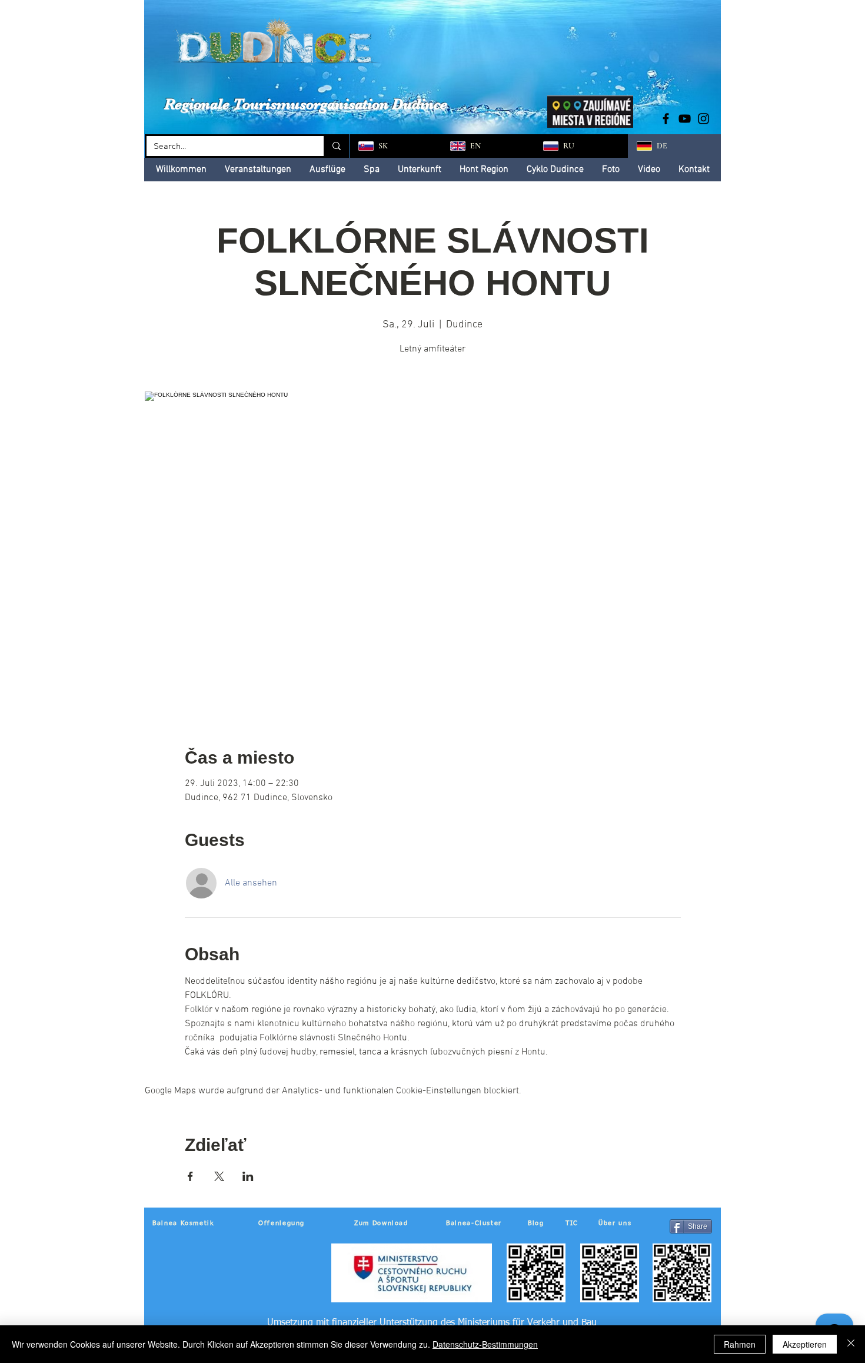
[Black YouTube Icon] (684, 118)
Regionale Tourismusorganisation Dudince (305, 103)
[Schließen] (851, 1344)
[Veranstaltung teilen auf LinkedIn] (248, 1176)
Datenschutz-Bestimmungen (485, 1344)
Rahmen (740, 1344)
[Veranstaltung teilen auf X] (219, 1176)
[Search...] (336, 146)
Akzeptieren (805, 1344)
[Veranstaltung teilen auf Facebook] (190, 1176)
